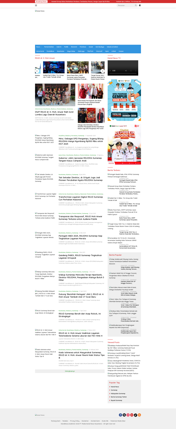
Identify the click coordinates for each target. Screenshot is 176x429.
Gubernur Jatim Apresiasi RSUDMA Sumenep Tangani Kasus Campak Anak (80, 159)
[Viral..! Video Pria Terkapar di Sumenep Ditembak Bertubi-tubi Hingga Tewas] (124, 300)
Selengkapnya (70, 371)
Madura (53, 109)
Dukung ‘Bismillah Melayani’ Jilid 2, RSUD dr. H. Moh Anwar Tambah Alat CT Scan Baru (81, 295)
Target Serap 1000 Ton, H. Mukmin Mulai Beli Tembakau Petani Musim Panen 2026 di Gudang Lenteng (92, 77)
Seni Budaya (100, 47)
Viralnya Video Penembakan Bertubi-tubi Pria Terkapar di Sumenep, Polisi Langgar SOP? (130, 320)
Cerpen (121, 51)
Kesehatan (60, 51)
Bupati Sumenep (116, 400)
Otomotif (99, 51)
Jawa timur (62, 155)
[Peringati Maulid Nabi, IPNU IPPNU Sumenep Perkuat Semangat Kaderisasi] (124, 175)
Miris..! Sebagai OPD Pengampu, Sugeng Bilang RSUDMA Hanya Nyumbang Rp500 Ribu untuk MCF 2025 (81, 141)
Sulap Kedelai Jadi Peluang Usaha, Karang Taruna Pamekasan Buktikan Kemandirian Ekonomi (130, 268)
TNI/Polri (90, 51)
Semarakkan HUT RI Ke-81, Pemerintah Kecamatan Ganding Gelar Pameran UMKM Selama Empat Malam (129, 247)
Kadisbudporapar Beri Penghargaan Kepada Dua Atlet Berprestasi (130, 332)
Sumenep (70, 109)
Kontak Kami (95, 421)
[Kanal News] (40, 11)
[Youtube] (131, 415)
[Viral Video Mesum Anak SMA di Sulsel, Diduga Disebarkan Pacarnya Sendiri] (124, 288)
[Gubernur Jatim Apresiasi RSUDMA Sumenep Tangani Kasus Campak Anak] (46, 162)
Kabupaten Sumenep (118, 393)
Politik (66, 47)
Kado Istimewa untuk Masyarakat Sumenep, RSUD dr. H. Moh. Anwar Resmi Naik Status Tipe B (82, 355)
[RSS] (139, 415)
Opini (107, 51)
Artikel (114, 51)
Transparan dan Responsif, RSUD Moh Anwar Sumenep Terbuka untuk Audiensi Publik (80, 217)
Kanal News (115, 387)
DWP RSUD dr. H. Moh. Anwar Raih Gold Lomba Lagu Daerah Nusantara (54, 113)
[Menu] (36, 5)
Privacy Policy (74, 421)
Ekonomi (74, 47)
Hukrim (59, 47)
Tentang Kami (55, 421)
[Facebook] (120, 415)
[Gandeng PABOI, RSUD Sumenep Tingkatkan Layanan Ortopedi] (46, 259)
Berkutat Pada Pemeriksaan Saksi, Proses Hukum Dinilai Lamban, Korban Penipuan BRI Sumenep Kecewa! (123, 368)
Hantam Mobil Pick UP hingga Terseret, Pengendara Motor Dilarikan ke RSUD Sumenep (128, 282)
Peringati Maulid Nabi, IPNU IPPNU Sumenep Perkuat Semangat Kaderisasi (128, 181)
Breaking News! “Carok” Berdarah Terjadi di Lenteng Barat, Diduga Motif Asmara (124, 355)
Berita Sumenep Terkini (119, 397)
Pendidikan (50, 51)
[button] (136, 5)
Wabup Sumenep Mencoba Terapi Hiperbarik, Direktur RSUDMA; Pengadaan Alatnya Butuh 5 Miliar (81, 277)
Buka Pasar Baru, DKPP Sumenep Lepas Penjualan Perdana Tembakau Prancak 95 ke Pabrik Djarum (70, 77)
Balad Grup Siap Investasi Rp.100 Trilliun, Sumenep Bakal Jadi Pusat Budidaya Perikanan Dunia (123, 347)
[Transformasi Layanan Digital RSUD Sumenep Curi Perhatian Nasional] (46, 201)
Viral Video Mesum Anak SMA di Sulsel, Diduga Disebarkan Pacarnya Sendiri (129, 294)
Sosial (91, 47)
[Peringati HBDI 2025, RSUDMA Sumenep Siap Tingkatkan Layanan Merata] (46, 240)
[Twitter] (124, 415)
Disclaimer (85, 421)
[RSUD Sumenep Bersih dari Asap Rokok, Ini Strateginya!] (46, 318)
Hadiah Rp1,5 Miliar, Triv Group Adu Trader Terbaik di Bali (120, 1)
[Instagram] (128, 415)
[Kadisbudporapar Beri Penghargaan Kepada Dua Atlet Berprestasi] (124, 326)
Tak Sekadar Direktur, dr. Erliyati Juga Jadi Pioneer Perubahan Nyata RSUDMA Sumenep (81, 178)
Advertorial (40, 51)
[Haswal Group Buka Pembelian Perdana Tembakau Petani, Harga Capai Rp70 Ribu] (124, 187)
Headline (62, 135)
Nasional (83, 194)
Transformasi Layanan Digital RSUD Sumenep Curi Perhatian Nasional (81, 198)
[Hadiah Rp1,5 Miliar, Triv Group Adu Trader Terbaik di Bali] (46, 67)
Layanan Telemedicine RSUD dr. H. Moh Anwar (71, 339)
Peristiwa (83, 47)
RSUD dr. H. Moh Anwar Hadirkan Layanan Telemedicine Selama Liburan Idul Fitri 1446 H (80, 334)
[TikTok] (135, 415)
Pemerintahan (49, 47)
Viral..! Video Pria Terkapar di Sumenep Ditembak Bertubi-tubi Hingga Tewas (130, 306)
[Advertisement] (88, 29)
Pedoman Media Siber (118, 421)
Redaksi (65, 421)
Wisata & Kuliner (112, 47)
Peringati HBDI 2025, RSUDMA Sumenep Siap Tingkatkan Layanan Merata (80, 237)
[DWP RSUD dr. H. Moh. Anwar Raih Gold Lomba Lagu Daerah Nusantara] (55, 95)
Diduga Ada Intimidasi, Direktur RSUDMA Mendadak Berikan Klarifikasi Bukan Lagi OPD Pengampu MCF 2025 (91, 126)
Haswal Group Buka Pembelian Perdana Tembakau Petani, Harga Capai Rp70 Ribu (64, 1)
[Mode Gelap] (140, 5)
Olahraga (81, 51)
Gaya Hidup (71, 51)
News (38, 47)
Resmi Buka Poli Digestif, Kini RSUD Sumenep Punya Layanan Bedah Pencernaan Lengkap (89, 102)
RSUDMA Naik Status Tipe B (66, 361)
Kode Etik (105, 421)
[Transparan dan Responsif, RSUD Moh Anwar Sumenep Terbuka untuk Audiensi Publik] (46, 220)
